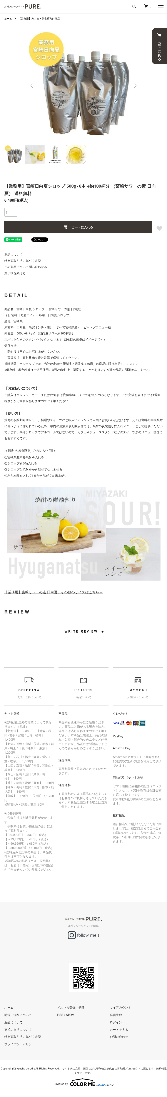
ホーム (8, 18)
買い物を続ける (15, 273)
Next (134, 85)
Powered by (61, 1084)
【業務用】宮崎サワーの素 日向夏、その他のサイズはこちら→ (53, 591)
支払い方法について (18, 1029)
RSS (60, 1015)
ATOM (70, 1015)
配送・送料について (18, 1015)
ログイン (116, 1022)
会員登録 (116, 1015)
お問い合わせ (119, 1036)
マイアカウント (120, 1007)
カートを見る (119, 1029)
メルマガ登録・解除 (71, 1007)
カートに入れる (82, 227)
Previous (32, 85)
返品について (13, 254)
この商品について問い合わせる (25, 267)
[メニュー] (160, 6)
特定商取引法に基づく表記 (22, 260)
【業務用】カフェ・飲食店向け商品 (39, 18)
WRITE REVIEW (81, 631)
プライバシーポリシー (19, 1044)
